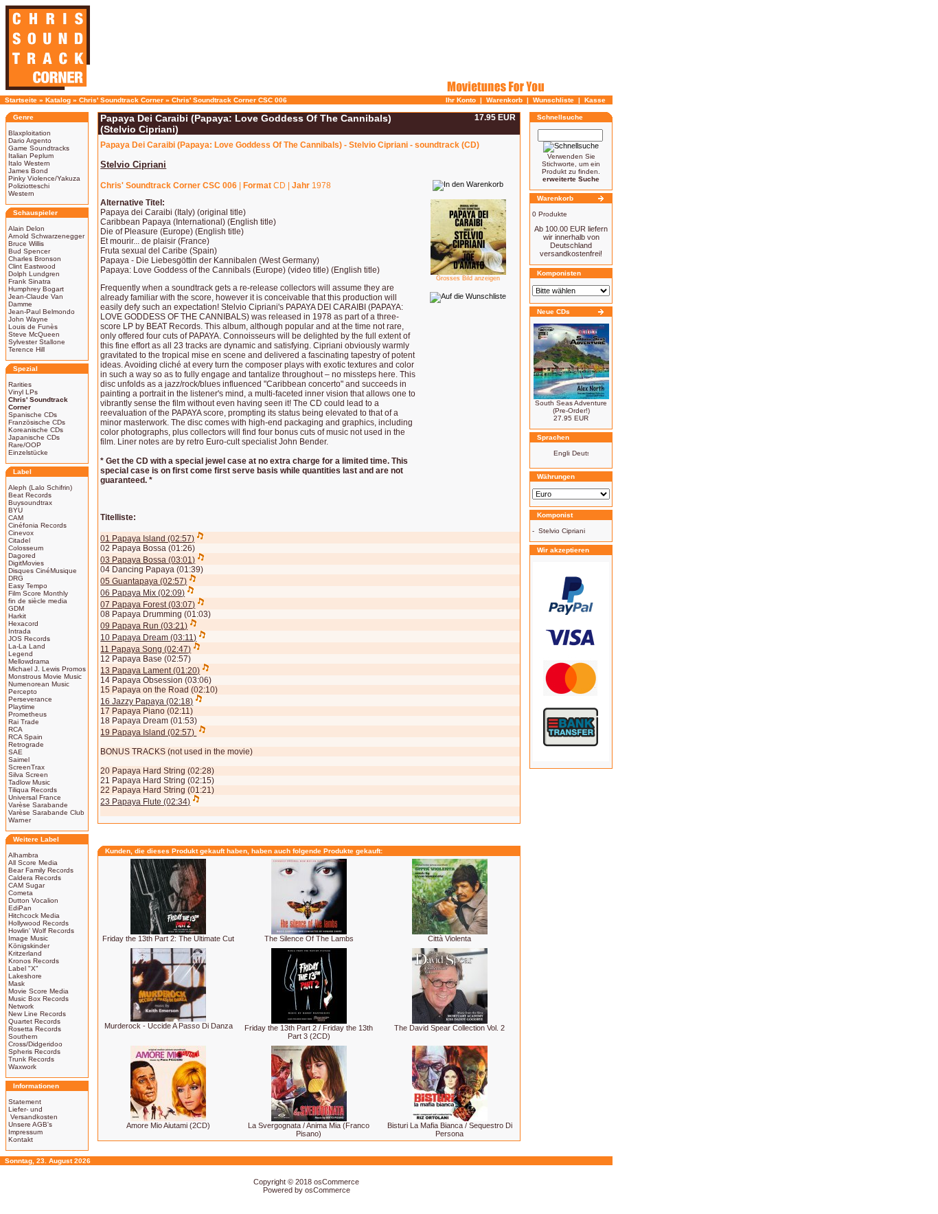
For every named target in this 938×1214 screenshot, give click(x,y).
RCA (15, 729)
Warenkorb (504, 100)
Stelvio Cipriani (561, 531)
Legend (20, 653)
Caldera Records (34, 877)
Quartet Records (34, 1021)
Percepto (22, 691)
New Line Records (37, 1014)
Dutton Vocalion (33, 900)
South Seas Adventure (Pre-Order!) (571, 406)
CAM (15, 517)
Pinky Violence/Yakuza (44, 178)
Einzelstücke (28, 452)
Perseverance (30, 699)
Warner (19, 820)
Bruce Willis (26, 243)
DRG (15, 578)
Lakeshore (25, 976)
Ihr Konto (461, 100)
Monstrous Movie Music (45, 676)
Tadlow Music (29, 782)
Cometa (20, 893)
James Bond (28, 171)
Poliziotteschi (28, 186)
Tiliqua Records (32, 790)
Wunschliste (553, 100)
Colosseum (25, 548)
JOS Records (29, 638)
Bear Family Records (40, 870)
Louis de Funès (33, 326)
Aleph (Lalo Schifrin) (40, 487)
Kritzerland (25, 953)
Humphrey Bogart (36, 289)
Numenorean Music (38, 684)
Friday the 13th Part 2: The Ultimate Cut (168, 938)
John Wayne (28, 319)
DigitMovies (26, 563)
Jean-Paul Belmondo (41, 311)
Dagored (22, 555)
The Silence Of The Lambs (309, 938)
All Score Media (33, 862)
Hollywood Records (38, 923)
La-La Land (26, 646)
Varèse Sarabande (38, 805)
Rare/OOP (24, 445)
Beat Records (30, 495)
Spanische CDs (32, 414)
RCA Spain (25, 737)
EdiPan (20, 908)
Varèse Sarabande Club (46, 812)
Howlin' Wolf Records (41, 930)
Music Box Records (38, 998)
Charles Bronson (34, 258)
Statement (24, 1101)
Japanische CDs (34, 437)
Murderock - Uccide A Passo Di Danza (168, 1026)
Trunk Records (31, 1059)
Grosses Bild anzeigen (468, 278)
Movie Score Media (38, 991)
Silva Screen (28, 774)
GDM (16, 608)
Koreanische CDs (35, 430)
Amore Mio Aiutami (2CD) (168, 1125)
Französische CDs (36, 422)
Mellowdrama (28, 661)
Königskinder (28, 945)
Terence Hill (26, 349)
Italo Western (29, 163)
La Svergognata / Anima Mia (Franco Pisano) (308, 1129)
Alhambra (23, 855)
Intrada (19, 631)
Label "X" (23, 968)
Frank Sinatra (29, 281)
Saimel (19, 759)
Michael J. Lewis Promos (47, 669)
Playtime (21, 706)
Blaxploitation (29, 133)
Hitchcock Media (34, 915)
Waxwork (22, 1066)
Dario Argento (30, 140)
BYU (15, 510)
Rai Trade (23, 722)
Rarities (20, 384)
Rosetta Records (34, 1029)
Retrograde (26, 744)
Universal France (34, 797)
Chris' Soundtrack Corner (121, 100)
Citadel (19, 540)
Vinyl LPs (23, 392)
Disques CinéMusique (42, 570)
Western (21, 193)
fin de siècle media (37, 601)
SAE (15, 752)
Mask (16, 983)
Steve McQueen (34, 334)
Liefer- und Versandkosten (33, 1113)
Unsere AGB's (30, 1124)
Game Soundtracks (38, 148)
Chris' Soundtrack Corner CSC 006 (229, 100)
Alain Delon (26, 228)
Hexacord (23, 623)
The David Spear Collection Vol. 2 (449, 1028)
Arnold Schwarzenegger (46, 236)
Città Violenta (449, 938)
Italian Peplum (31, 155)
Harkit (17, 616)
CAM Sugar (26, 885)
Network (21, 1006)
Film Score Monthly (38, 593)
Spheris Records (34, 1051)
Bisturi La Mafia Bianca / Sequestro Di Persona (449, 1129)
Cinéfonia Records (37, 525)
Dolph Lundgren (34, 274)
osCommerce (336, 1182)
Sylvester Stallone (36, 342)
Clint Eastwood (32, 266)
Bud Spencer (29, 251)
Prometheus (27, 714)
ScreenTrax (26, 767)
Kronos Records (33, 961)
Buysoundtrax (30, 502)
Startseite (21, 100)
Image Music (28, 938)
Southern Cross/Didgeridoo (35, 1040)
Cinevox (21, 533)
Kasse (595, 100)
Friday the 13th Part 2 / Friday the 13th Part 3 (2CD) (308, 1032)
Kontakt (20, 1139)
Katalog (58, 100)
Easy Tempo (27, 585)
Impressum (25, 1132)
